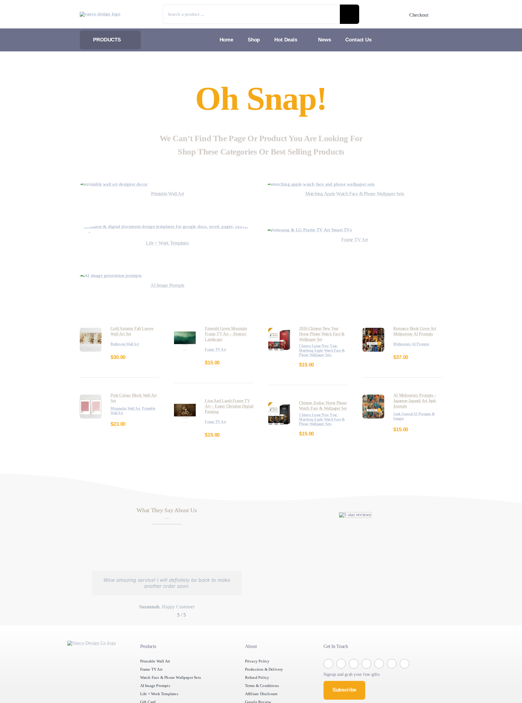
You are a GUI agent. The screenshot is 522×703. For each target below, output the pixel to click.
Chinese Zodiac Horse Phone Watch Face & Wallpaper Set (320, 413)
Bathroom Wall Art (127, 344)
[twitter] (354, 677)
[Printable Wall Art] (118, 184)
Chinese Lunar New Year (321, 346)
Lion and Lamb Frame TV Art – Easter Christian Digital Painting (228, 406)
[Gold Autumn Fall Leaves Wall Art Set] (91, 331)
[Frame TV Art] (312, 230)
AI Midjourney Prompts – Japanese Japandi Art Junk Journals (416, 401)
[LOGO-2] (102, 14)
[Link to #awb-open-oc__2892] (438, 15)
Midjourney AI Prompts (413, 344)
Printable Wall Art (126, 413)
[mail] (404, 677)
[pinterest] (379, 677)
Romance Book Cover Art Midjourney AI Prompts (417, 331)
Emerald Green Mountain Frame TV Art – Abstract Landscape (228, 334)
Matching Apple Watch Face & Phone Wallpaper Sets (320, 355)
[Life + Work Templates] (167, 226)
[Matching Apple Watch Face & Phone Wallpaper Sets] (328, 184)
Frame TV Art (217, 349)
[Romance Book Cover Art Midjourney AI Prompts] (373, 331)
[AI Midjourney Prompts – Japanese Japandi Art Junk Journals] (373, 398)
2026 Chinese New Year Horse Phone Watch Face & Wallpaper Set (323, 334)
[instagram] (341, 677)
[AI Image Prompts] (114, 275)
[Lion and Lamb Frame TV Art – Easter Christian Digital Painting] (185, 403)
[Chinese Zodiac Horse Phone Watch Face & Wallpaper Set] (279, 410)
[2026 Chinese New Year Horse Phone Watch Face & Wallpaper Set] (279, 331)
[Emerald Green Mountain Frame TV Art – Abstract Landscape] (185, 331)
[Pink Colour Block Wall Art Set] (91, 398)
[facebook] (328, 677)
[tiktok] (366, 677)
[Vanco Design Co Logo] (92, 656)
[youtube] (392, 677)
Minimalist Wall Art (127, 408)
